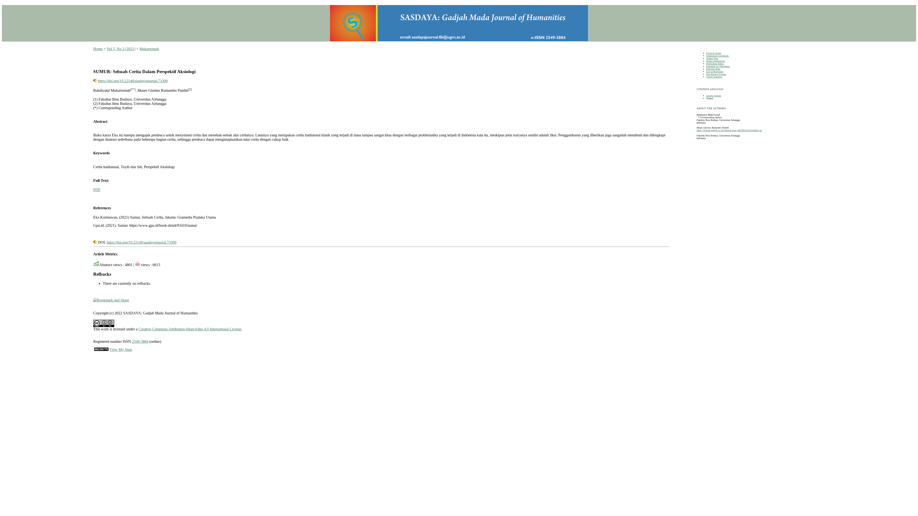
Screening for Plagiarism (718, 66)
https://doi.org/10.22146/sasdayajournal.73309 (133, 81)
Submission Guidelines (717, 55)
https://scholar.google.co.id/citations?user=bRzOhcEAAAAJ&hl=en (729, 130)
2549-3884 (140, 341)
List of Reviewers (714, 71)
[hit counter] (101, 350)
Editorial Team (713, 69)
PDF (96, 190)
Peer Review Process (716, 74)
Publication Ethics (715, 63)
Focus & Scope (713, 53)
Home (98, 49)
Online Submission (715, 61)
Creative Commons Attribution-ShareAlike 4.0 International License (189, 329)
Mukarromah (149, 49)
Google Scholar (713, 95)
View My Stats (120, 350)
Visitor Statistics (714, 76)
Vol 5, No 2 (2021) (121, 49)
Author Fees (712, 58)
